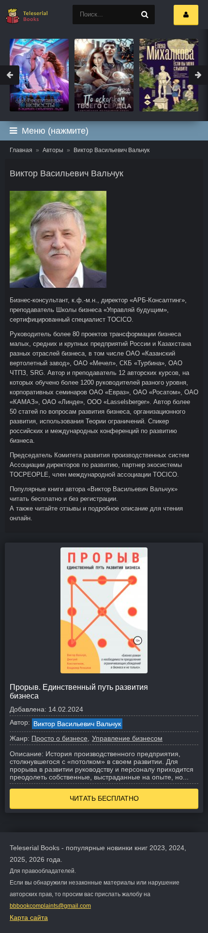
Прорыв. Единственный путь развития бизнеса (79, 691)
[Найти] (145, 14)
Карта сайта (29, 917)
